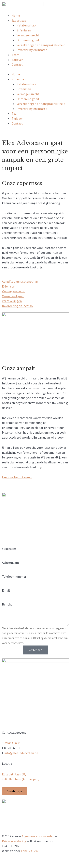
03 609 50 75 (13, 743)
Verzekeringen (12, 301)
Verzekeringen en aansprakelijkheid (41, 45)
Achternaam (10, 563)
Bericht (7, 604)
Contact (17, 64)
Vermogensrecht (28, 35)
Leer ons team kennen (17, 477)
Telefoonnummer (14, 576)
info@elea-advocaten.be (21, 753)
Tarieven (17, 60)
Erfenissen (24, 30)
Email (6, 590)
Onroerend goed (28, 40)
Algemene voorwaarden (38, 836)
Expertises (19, 20)
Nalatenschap (26, 25)
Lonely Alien (29, 851)
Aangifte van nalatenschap (20, 281)
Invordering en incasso (32, 50)
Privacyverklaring (14, 841)
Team (15, 55)
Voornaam (9, 549)
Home (16, 16)
